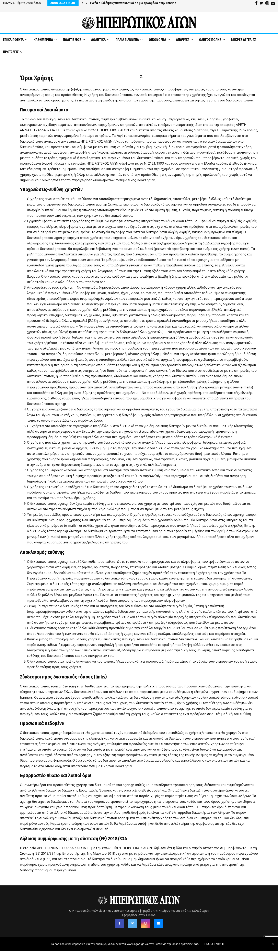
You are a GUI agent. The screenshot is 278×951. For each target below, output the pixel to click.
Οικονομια (157, 39)
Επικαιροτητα (13, 39)
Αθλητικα (98, 39)
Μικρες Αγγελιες (243, 39)
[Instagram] (145, 923)
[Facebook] (119, 923)
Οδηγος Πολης (210, 39)
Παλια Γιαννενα (127, 39)
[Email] (158, 923)
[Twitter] (132, 923)
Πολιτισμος (72, 39)
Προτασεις (11, 52)
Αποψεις (182, 39)
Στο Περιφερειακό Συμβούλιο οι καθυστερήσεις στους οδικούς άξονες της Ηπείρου (148, 3)
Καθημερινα (43, 39)
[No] (273, 944)
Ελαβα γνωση (214, 944)
